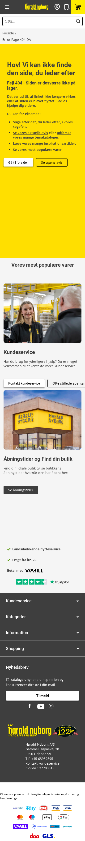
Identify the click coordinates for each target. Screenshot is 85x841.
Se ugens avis (52, 162)
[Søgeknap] (78, 21)
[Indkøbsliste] (67, 7)
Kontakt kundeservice (24, 383)
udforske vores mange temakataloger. (42, 134)
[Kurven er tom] (78, 7)
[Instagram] (51, 706)
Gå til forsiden (18, 162)
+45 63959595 (42, 758)
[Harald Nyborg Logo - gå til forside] (36, 7)
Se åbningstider (20, 490)
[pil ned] (77, 601)
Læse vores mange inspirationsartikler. (44, 143)
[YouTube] (40, 706)
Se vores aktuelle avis (30, 132)
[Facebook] (30, 706)
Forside (8, 33)
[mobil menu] (7, 7)
